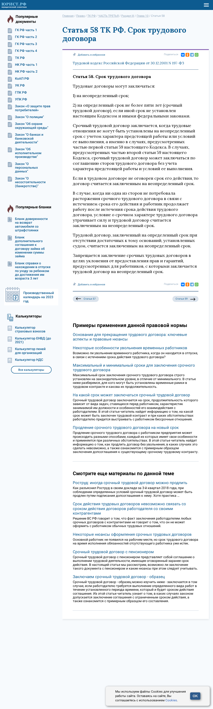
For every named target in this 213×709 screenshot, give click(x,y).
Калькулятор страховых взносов (30, 329)
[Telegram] (192, 55)
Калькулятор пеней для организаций (30, 351)
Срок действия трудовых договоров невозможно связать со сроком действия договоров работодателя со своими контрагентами (129, 508)
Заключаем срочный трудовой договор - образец (119, 576)
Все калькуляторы (31, 369)
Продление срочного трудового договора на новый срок (126, 427)
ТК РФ (20, 58)
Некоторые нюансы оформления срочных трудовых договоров (132, 534)
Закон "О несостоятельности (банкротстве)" (30, 182)
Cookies (171, 700)
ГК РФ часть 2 (26, 37)
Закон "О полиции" (29, 117)
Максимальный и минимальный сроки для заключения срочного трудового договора (134, 367)
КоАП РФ (22, 79)
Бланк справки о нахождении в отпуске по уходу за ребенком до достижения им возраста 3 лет (33, 271)
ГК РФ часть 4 (26, 51)
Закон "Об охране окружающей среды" (31, 125)
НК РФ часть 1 (26, 65)
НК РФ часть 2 (26, 71)
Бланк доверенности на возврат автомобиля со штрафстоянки (31, 224)
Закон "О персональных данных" (26, 167)
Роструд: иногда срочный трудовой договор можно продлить (130, 482)
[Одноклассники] (187, 55)
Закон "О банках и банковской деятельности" (29, 138)
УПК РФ (21, 99)
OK (195, 696)
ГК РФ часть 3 (26, 44)
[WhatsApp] (196, 55)
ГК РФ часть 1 (26, 30)
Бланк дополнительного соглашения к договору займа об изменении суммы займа (30, 247)
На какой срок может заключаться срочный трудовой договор (131, 395)
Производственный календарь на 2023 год (38, 297)
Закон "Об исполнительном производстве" (28, 153)
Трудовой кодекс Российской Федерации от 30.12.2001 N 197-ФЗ (128, 63)
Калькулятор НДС (29, 360)
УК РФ (20, 85)
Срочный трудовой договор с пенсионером (113, 551)
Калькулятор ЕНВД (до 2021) (33, 340)
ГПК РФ (21, 92)
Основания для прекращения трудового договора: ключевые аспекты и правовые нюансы (130, 337)
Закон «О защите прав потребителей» (32, 108)
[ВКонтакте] (183, 55)
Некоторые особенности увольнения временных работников (130, 347)
